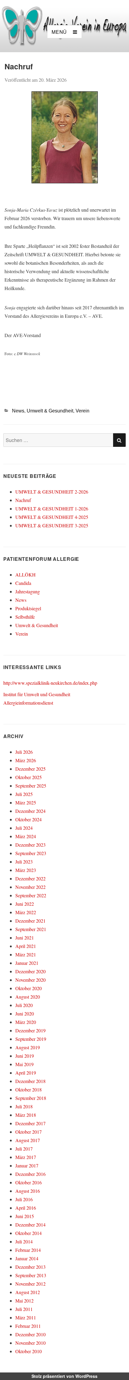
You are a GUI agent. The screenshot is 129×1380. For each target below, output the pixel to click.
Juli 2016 (24, 1199)
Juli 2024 (24, 828)
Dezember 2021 (30, 920)
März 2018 (25, 1115)
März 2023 (25, 870)
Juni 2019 (24, 1056)
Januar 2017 (26, 1165)
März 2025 (25, 802)
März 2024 (25, 836)
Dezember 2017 (30, 1123)
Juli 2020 (24, 1005)
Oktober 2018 (28, 1089)
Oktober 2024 (28, 819)
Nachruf (23, 500)
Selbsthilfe (25, 617)
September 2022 (30, 895)
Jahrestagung (27, 591)
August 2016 (27, 1191)
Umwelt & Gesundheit (50, 410)
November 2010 (30, 1343)
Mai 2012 (24, 1300)
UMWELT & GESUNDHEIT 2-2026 (51, 491)
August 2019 (27, 1047)
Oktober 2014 (28, 1233)
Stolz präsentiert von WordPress (65, 1376)
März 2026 (25, 760)
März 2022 (25, 912)
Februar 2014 (28, 1250)
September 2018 (30, 1098)
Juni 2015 (24, 1216)
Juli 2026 (24, 752)
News (18, 410)
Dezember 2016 (30, 1174)
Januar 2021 (26, 963)
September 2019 (30, 1039)
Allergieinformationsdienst (28, 702)
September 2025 (30, 785)
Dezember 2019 (30, 1030)
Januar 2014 (26, 1258)
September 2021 (30, 929)
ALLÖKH (25, 574)
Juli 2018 (24, 1106)
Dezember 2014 (30, 1224)
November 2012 (30, 1284)
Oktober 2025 (28, 777)
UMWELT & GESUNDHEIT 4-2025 (51, 517)
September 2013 (30, 1275)
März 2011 (25, 1317)
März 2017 (25, 1157)
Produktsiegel (28, 608)
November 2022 (30, 887)
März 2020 (25, 1022)
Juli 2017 (24, 1148)
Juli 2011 (24, 1309)
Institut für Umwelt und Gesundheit (36, 694)
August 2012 (27, 1292)
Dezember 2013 (30, 1267)
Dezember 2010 (30, 1334)
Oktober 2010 (28, 1351)
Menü (59, 31)
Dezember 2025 (30, 769)
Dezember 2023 (30, 845)
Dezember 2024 (30, 811)
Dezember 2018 (30, 1081)
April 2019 (25, 1072)
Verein (82, 410)
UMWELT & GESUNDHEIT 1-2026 (51, 508)
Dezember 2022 (30, 878)
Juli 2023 (24, 861)
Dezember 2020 (30, 971)
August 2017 (27, 1140)
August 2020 (27, 996)
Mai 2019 (24, 1064)
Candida (23, 583)
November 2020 (30, 980)
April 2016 (25, 1208)
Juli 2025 (24, 794)
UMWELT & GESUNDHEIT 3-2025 (51, 525)
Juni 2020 (24, 1013)
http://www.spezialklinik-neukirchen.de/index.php (50, 683)
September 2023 (30, 853)
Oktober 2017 (28, 1132)
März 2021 (25, 954)
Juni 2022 (24, 904)
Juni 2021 (24, 937)
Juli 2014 (24, 1241)
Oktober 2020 (28, 988)
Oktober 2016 (28, 1182)
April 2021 (25, 946)
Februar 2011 (28, 1326)
